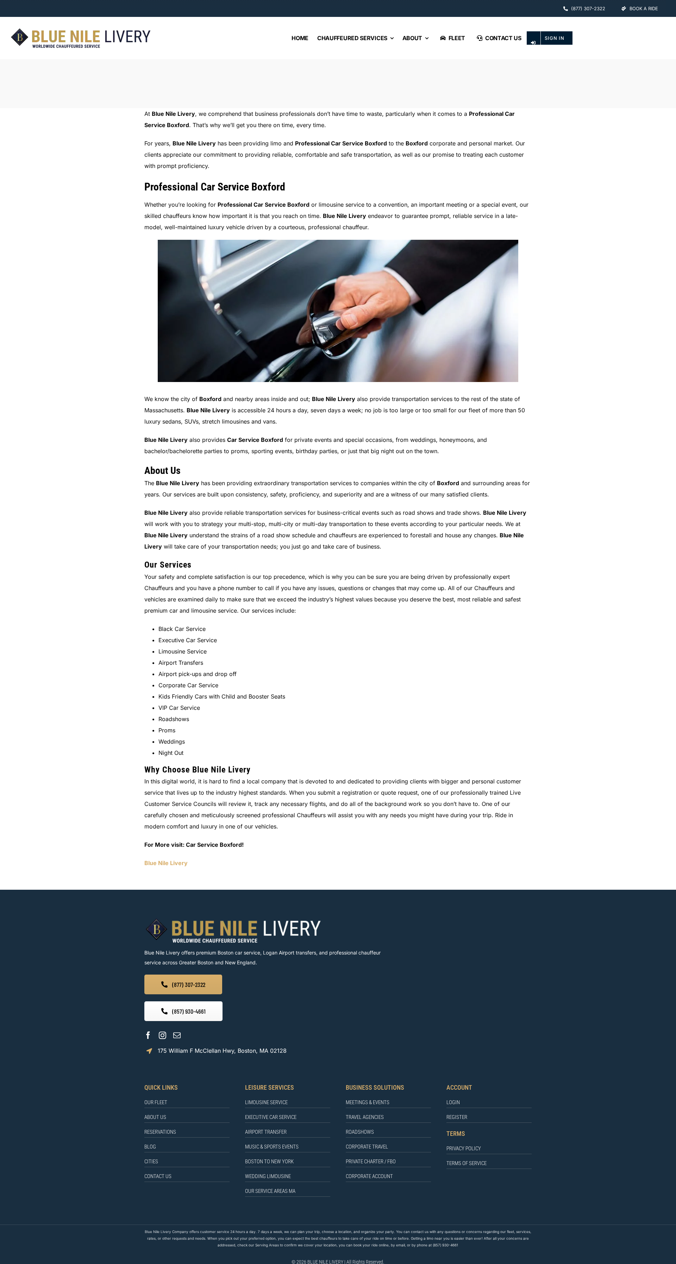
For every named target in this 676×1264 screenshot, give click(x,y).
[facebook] (148, 1035)
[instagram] (162, 1035)
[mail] (177, 1035)
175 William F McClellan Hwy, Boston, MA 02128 (222, 1050)
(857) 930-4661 (445, 1245)
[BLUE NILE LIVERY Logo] (80, 29)
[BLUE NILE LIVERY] (232, 918)
